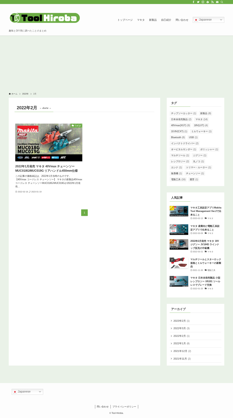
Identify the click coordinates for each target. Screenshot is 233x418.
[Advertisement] (116, 62)
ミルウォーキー (201, 131)
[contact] (217, 2)
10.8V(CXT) (179, 131)
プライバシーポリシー (124, 406)
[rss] (212, 2)
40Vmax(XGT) (180, 125)
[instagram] (203, 2)
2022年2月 (181, 335)
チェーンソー (195, 173)
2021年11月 (182, 358)
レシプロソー (180, 161)
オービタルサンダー (183, 149)
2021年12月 (182, 351)
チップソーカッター (183, 113)
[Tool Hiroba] (45, 18)
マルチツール (180, 155)
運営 (194, 179)
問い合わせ (103, 406)
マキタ (202, 119)
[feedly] (207, 2)
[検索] (222, 2)
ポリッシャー (209, 149)
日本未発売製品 (181, 119)
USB (193, 137)
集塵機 (176, 173)
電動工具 (178, 179)
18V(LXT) (201, 125)
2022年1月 (181, 343)
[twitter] (198, 2)
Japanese (205, 19)
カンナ (176, 167)
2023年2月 (181, 320)
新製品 (205, 113)
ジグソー (199, 155)
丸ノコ (198, 161)
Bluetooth (178, 137)
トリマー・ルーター (198, 167)
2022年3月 (181, 328)
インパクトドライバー (184, 143)
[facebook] (193, 2)
